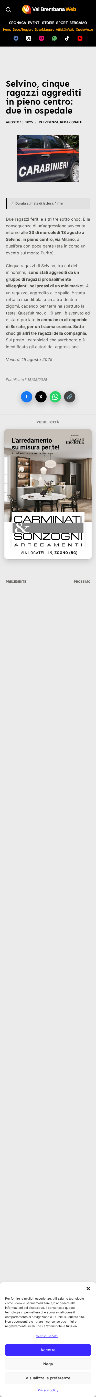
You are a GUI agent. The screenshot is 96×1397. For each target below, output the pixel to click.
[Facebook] (16, 38)
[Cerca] (8, 9)
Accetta (48, 1349)
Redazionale (71, 122)
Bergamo (78, 22)
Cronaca (17, 22)
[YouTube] (80, 38)
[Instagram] (41, 38)
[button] (88, 1288)
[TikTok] (67, 38)
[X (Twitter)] (28, 38)
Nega (48, 1363)
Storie (48, 22)
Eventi (34, 22)
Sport (62, 22)
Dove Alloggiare (23, 29)
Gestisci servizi (47, 1336)
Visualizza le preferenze (48, 1378)
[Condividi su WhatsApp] (55, 396)
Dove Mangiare (44, 29)
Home (7, 29)
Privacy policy (48, 1390)
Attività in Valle (65, 29)
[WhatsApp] (54, 38)
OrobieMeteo (84, 29)
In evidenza (48, 122)
